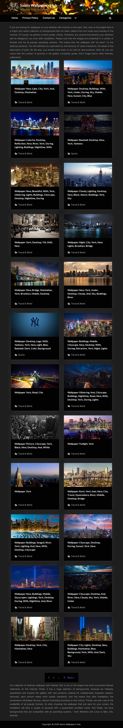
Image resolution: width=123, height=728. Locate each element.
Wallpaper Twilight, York (81, 443)
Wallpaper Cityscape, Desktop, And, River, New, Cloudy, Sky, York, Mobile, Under (88, 597)
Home (15, 17)
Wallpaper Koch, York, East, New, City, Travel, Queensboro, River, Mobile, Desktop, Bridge (88, 495)
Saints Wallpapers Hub (38, 5)
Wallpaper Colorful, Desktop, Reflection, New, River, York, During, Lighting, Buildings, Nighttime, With (34, 143)
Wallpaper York (23, 491)
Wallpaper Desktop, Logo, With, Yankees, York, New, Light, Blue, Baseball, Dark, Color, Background (33, 345)
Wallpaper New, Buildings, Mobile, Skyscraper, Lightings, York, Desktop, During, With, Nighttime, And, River (34, 597)
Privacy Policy (30, 17)
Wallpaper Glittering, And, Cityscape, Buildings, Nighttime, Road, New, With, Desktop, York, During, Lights (88, 396)
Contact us (49, 17)
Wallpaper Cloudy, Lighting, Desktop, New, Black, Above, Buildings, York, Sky (87, 195)
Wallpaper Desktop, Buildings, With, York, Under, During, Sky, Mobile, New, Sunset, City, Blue (87, 92)
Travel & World (25, 102)
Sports (74, 153)
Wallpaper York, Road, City (29, 392)
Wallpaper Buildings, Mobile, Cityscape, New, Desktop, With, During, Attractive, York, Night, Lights (87, 345)
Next (70, 677)
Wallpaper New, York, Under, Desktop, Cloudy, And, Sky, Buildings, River (87, 294)
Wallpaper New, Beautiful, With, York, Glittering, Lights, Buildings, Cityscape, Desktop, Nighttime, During (35, 195)
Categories (65, 17)
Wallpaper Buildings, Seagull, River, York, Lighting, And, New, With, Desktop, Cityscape (33, 546)
